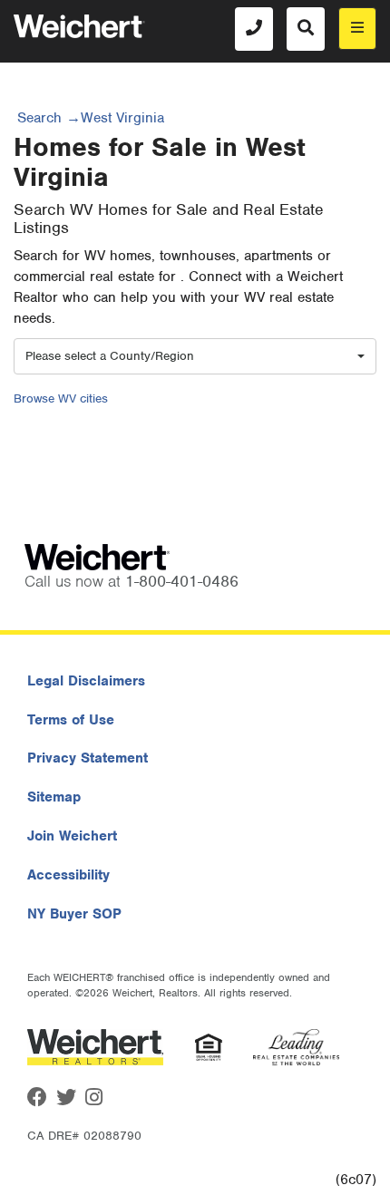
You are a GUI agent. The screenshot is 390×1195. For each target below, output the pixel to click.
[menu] (357, 28)
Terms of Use (70, 720)
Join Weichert (72, 836)
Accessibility (68, 875)
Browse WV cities (61, 398)
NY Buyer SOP (74, 914)
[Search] (306, 29)
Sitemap (54, 797)
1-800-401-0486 (182, 581)
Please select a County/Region (109, 356)
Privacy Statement (87, 758)
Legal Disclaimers (86, 681)
